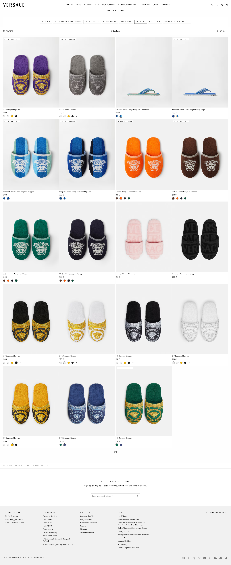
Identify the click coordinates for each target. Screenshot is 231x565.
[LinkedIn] (210, 558)
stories (166, 5)
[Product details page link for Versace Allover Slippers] (144, 237)
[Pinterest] (199, 558)
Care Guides (47, 519)
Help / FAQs (47, 526)
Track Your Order (50, 536)
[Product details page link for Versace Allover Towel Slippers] (200, 237)
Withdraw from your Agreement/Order (58, 544)
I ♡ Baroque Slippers (11, 109)
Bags (78, 5)
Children (145, 5)
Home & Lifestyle (127, 5)
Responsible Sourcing (88, 523)
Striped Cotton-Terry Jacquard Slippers (18, 192)
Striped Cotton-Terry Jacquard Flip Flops (132, 109)
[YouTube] (204, 558)
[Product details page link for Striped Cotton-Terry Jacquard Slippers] (31, 154)
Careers (83, 526)
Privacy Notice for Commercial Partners (133, 534)
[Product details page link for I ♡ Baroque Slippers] (31, 72)
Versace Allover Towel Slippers (184, 274)
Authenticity (48, 529)
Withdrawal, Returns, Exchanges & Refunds (56, 540)
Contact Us (47, 523)
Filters (10, 31)
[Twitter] (194, 558)
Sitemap (83, 529)
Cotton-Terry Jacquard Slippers (128, 192)
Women (88, 5)
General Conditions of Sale (128, 519)
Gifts (156, 5)
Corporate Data (86, 519)
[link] (7, 465)
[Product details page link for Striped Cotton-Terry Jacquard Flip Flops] (144, 72)
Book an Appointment (14, 519)
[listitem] (46, 22)
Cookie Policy (123, 538)
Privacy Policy (123, 531)
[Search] (212, 5)
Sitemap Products (87, 532)
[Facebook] (188, 558)
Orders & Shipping (50, 532)
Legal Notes (122, 516)
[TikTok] (226, 558)
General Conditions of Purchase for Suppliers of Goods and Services (131, 524)
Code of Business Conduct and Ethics (132, 528)
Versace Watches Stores (14, 523)
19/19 (115, 452)
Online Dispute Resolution (128, 547)
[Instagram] (183, 558)
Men (97, 5)
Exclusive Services (50, 516)
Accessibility (123, 544)
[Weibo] (220, 558)
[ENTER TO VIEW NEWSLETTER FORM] (137, 496)
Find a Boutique (11, 516)
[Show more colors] (20, 116)
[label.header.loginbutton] (222, 5)
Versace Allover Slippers (125, 274)
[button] (227, 5)
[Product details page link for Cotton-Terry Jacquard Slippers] (144, 154)
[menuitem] (69, 4)
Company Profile (86, 516)
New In (69, 5)
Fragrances (108, 5)
